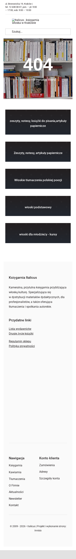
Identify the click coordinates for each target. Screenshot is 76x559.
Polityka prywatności (22, 346)
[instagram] (70, 7)
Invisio (38, 530)
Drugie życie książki (21, 333)
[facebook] (64, 7)
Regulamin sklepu (20, 341)
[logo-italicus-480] (29, 20)
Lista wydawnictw (20, 329)
